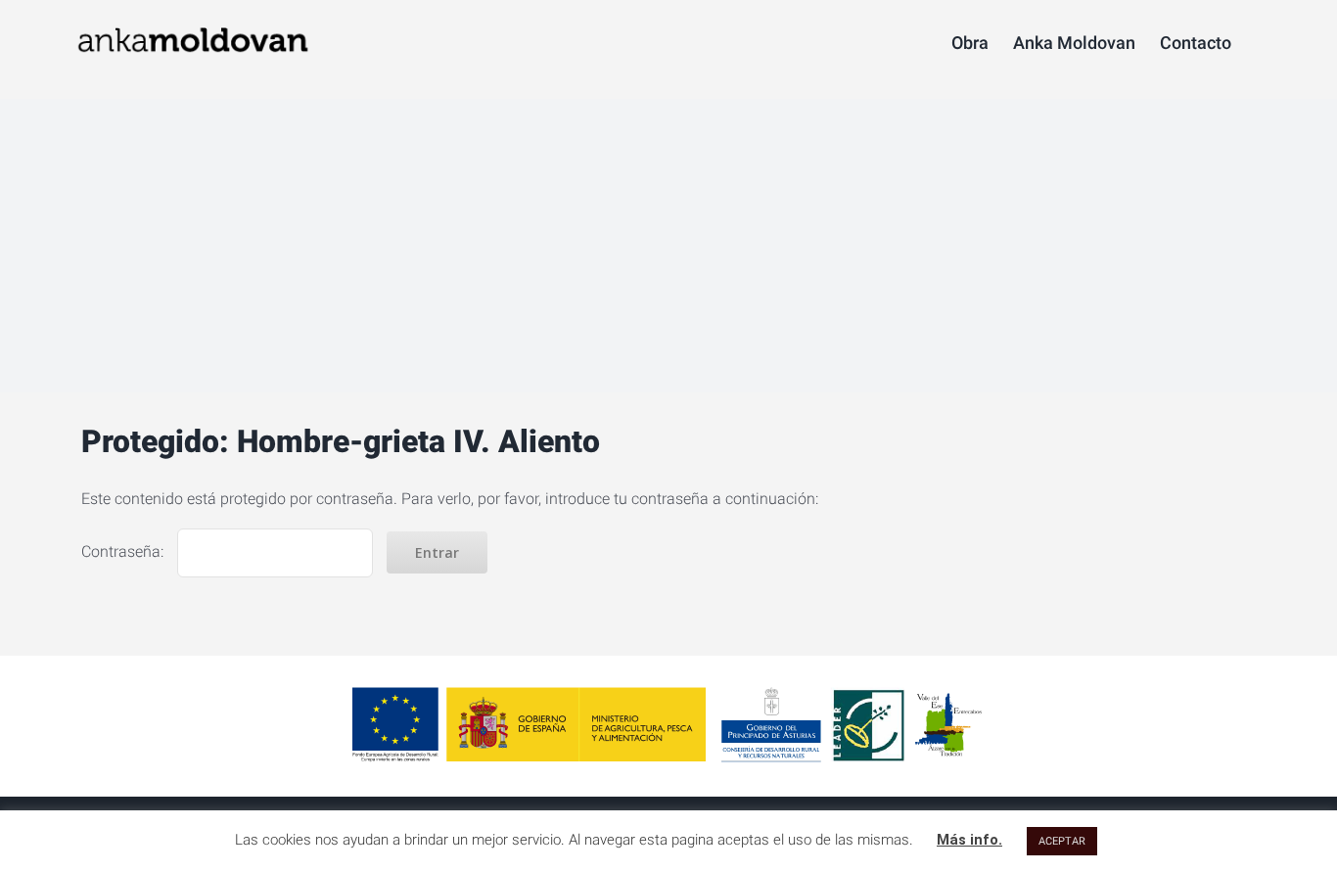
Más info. (969, 840)
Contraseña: (124, 551)
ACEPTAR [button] (1061, 841)
